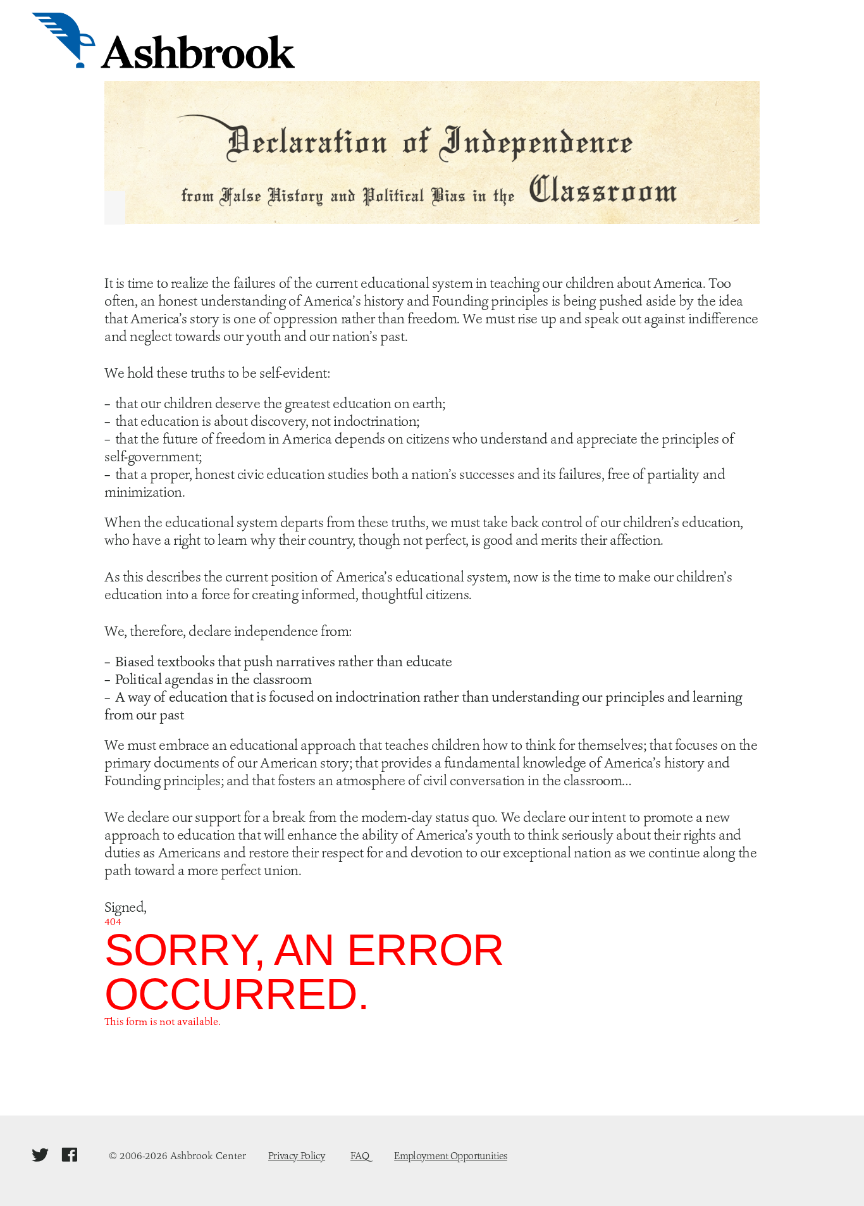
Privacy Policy (296, 1155)
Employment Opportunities (450, 1155)
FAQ (359, 1155)
